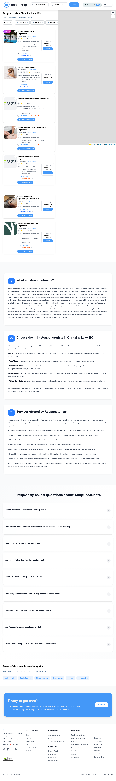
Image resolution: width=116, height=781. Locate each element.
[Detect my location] (64, 4)
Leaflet (93, 144)
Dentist (96, 735)
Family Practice (25, 678)
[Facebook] (4, 749)
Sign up (48, 48)
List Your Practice (53, 751)
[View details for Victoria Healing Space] (29, 79)
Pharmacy (74, 741)
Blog (27, 745)
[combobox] (22, 22)
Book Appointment (28, 91)
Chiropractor (98, 741)
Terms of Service (85, 774)
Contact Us (29, 751)
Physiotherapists (42, 678)
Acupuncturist (98, 744)
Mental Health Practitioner (79, 745)
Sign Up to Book (27, 59)
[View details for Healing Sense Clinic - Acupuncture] (29, 45)
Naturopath (97, 748)
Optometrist (75, 757)
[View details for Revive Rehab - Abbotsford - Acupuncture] (29, 109)
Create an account (54, 735)
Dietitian (73, 754)
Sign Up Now (52, 754)
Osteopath (97, 738)
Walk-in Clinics (10, 678)
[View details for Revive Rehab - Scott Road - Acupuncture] (29, 169)
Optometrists (83, 678)
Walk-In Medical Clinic (78, 738)
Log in (50, 738)
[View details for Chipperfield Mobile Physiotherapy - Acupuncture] (29, 206)
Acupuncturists (32, 36)
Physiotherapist (76, 751)
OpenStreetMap (110, 144)
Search (74, 5)
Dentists (70, 678)
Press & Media (30, 741)
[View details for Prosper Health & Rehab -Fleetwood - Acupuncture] (29, 138)
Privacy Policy (97, 774)
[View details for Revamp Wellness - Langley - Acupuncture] (29, 237)
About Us (28, 738)
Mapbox (100, 144)
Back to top (101, 705)
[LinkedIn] (16, 749)
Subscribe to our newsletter (56, 741)
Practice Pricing (53, 761)
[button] (113, 12)
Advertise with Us (31, 748)
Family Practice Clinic (78, 735)
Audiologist (97, 751)
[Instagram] (8, 749)
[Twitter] (12, 749)
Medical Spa (98, 754)
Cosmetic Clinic (99, 757)
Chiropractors (58, 678)
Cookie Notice (108, 774)
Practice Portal (53, 757)
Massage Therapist (77, 748)
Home (27, 735)
